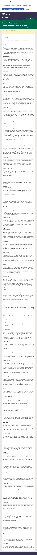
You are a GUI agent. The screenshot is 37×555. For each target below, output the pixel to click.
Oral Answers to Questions (31, 20)
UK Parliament (4, 20)
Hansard (5, 18)
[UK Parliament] (6, 14)
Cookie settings (27, 9)
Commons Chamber (23, 20)
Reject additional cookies (18, 9)
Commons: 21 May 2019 (14, 20)
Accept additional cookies (7, 9)
